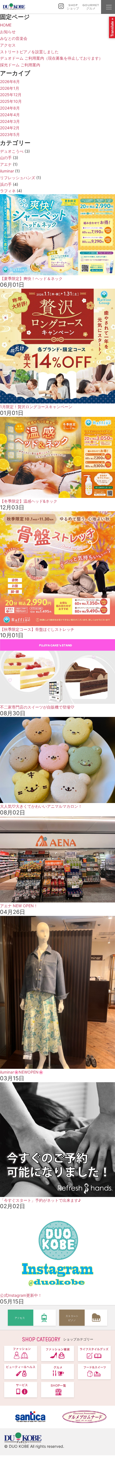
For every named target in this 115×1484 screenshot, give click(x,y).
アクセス (8, 45)
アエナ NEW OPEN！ (19, 905)
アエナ (6, 164)
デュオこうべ (11, 151)
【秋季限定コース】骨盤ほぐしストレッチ (37, 629)
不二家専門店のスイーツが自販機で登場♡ (37, 707)
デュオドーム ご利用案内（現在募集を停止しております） (51, 58)
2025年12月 (10, 94)
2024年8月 (10, 108)
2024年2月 (10, 127)
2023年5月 (10, 134)
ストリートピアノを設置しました (29, 51)
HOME (5, 25)
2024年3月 (10, 121)
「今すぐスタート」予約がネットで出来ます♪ (40, 1200)
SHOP (73, 6)
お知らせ (8, 31)
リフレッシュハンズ (17, 177)
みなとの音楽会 (13, 38)
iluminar (7, 171)
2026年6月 (10, 81)
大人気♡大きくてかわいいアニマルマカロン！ (41, 806)
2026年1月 (9, 88)
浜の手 (6, 184)
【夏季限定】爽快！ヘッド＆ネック (31, 278)
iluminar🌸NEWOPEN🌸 (21, 1072)
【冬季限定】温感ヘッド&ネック (28, 501)
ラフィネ (8, 190)
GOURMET (90, 6)
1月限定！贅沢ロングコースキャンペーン (36, 406)
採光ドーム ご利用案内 (20, 64)
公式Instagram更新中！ (21, 1295)
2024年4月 (10, 114)
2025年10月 (11, 101)
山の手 (6, 157)
